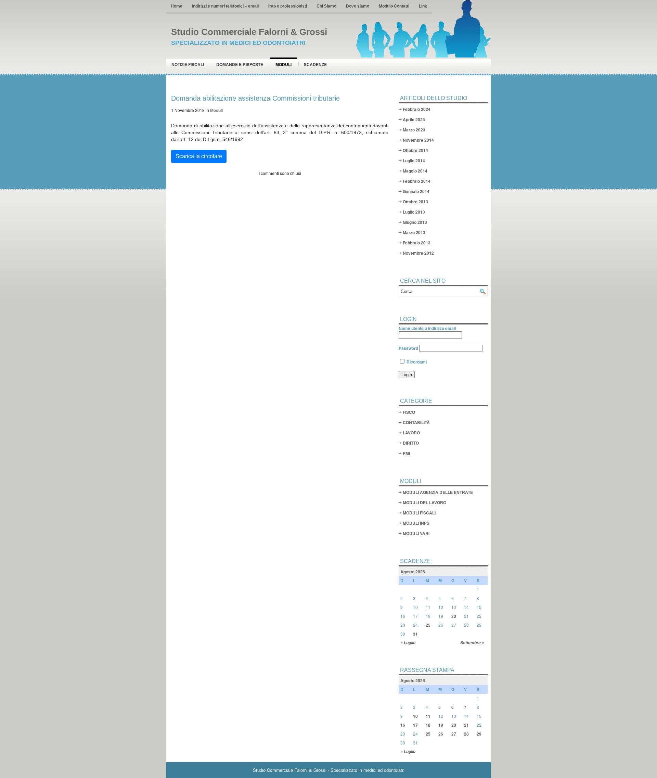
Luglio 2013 (414, 212)
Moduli (283, 64)
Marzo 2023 (414, 130)
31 (415, 634)
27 (453, 734)
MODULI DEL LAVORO (424, 502)
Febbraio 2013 (416, 243)
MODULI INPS (416, 523)
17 (415, 725)
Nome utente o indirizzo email (427, 328)
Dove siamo (357, 6)
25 (428, 625)
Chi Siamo (326, 6)
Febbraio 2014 (416, 181)
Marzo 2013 (414, 232)
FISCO (409, 412)
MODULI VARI (416, 533)
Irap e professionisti (287, 6)
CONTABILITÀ (416, 422)
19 (440, 725)
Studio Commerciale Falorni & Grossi (249, 32)
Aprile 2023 (414, 119)
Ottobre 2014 (415, 150)
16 (402, 725)
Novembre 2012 (418, 253)
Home (176, 6)
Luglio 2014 (414, 160)
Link (423, 6)
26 (440, 734)
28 (466, 734)
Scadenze (315, 64)
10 (415, 716)
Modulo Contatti (394, 6)
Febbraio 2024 (416, 109)
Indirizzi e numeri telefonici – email (225, 6)
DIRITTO (411, 443)
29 (479, 734)
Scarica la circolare (199, 156)
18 (428, 725)
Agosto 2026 (412, 572)
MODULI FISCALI (419, 513)
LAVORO (411, 433)
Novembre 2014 (418, 140)
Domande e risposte (239, 64)
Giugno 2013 (415, 222)
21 (466, 725)
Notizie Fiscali (187, 64)
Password (408, 348)
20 (453, 616)
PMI (406, 453)
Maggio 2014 (415, 171)
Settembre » (472, 643)
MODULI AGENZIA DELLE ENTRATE (438, 492)
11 (428, 716)
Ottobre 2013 (415, 202)
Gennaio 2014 (416, 191)
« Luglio (407, 643)
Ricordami (416, 362)
